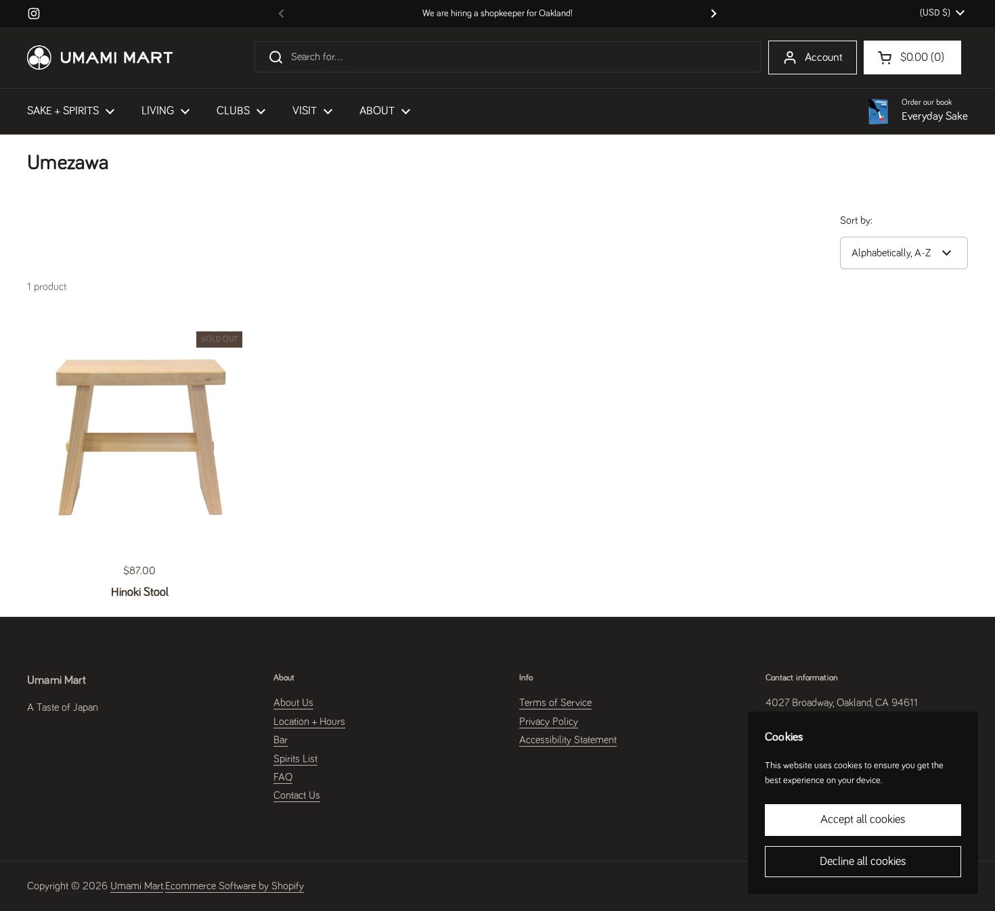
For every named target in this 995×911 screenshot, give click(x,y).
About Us (293, 702)
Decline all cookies (863, 862)
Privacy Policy (548, 721)
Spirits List (295, 758)
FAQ (282, 777)
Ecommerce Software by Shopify (234, 886)
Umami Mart (136, 886)
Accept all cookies (863, 820)
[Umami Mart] (100, 57)
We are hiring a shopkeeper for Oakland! (497, 13)
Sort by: (856, 220)
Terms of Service (555, 702)
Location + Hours (309, 721)
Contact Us (296, 795)
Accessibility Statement (568, 739)
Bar (280, 739)
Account (824, 58)
